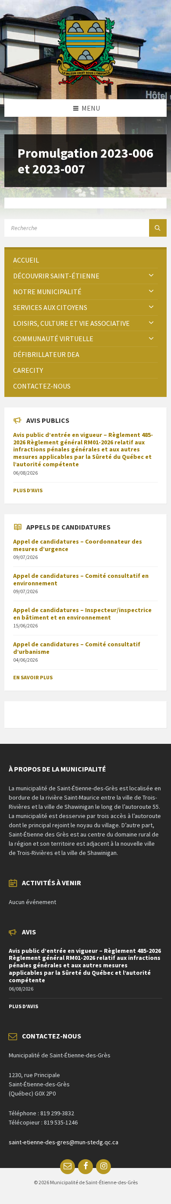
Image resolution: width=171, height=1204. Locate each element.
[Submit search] (158, 228)
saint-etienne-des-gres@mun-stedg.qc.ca (63, 1142)
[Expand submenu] (151, 275)
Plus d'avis (28, 490)
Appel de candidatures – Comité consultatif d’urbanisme (76, 648)
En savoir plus (33, 677)
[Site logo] (85, 82)
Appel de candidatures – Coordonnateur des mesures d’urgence (77, 545)
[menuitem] (85, 260)
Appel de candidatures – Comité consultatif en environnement (81, 579)
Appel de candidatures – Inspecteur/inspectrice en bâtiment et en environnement (82, 613)
